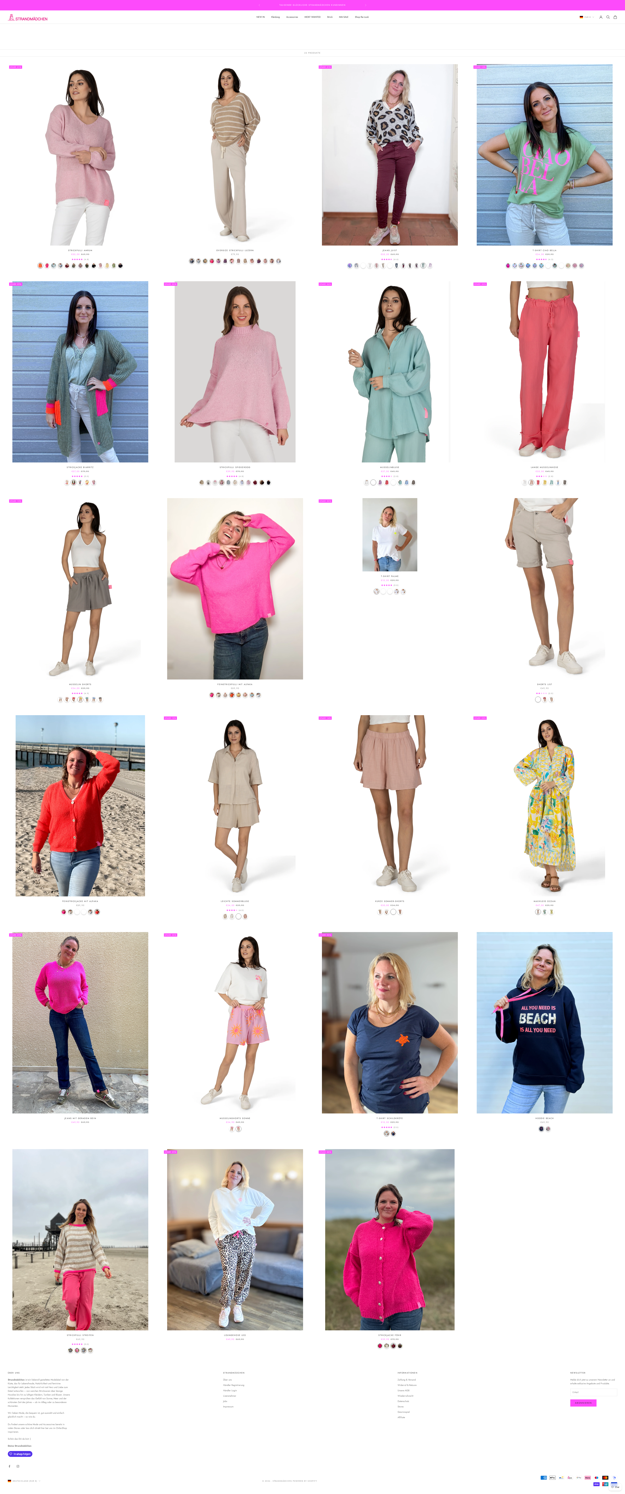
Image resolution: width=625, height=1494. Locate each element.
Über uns (227, 1379)
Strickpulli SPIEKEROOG (235, 467)
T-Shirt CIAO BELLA (545, 250)
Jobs (225, 1401)
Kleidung (275, 17)
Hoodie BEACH (544, 1118)
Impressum (228, 1406)
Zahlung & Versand (407, 1379)
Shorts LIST (544, 684)
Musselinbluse (389, 467)
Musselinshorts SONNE (235, 1118)
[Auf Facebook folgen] (9, 1466)
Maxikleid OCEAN (545, 901)
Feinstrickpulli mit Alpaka (235, 684)
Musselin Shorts (80, 684)
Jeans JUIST (390, 250)
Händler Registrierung (233, 1385)
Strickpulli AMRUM (80, 250)
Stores (401, 1406)
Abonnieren (583, 1402)
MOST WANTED (313, 17)
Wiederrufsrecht (405, 1395)
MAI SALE (343, 17)
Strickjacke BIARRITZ (80, 467)
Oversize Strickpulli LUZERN (235, 250)
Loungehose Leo (235, 1335)
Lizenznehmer (229, 1395)
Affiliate (401, 1417)
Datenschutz (403, 1401)
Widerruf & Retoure (407, 1385)
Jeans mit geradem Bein (80, 1118)
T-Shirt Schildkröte (390, 1118)
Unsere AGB (404, 1390)
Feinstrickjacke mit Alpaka (80, 901)
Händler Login (230, 1390)
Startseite (13, 28)
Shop (25, 28)
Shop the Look (362, 17)
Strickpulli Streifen (80, 1335)
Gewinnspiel (404, 1412)
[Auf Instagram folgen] (18, 1466)
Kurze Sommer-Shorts (389, 901)
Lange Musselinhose (544, 467)
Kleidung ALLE (40, 28)
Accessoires (292, 17)
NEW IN (261, 17)
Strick (330, 17)
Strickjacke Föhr (389, 1335)
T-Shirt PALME (390, 576)
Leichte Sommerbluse (235, 901)
